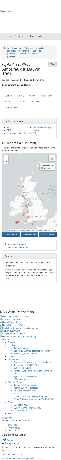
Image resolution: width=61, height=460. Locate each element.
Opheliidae (10, 53)
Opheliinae (24, 53)
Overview (9, 95)
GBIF (9, 130)
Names (32, 95)
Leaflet (10, 230)
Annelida (40, 47)
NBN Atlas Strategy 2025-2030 (27, 407)
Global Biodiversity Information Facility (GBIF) (33, 399)
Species (21, 35)
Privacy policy (14, 427)
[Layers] (52, 158)
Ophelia (35, 53)
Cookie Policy (14, 430)
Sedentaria (24, 50)
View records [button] (48, 234)
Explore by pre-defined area (26, 353)
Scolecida (37, 50)
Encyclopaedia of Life (16, 133)
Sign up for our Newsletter (25, 376)
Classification (46, 95)
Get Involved (13, 359)
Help (10, 413)
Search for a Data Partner (25, 384)
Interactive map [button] (30, 234)
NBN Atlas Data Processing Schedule (30, 396)
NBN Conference (21, 379)
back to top (5, 339)
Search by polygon (21, 347)
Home (10, 35)
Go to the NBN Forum (12, 454)
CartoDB (53, 230)
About (10, 402)
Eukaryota (16, 47)
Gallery (21, 95)
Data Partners (11, 107)
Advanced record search (24, 390)
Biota (6, 47)
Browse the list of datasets (16, 269)
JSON (52, 64)
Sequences (35, 101)
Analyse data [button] (11, 234)
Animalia (29, 47)
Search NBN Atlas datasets (25, 387)
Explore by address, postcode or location (31, 350)
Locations (12, 345)
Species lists (19, 393)
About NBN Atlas (20, 404)
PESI (35, 133)
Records (8, 101)
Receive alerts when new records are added (18, 246)
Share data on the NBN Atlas (26, 365)
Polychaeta (11, 50)
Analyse (11, 356)
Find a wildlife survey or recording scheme (32, 362)
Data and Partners (16, 382)
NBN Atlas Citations (22, 367)
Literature (21, 101)
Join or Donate (20, 410)
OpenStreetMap (36, 230)
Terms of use (14, 424)
